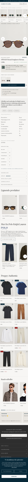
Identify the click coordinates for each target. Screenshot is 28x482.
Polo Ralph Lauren (5, 57)
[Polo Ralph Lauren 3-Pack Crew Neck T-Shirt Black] (7, 297)
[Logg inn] (20, 4)
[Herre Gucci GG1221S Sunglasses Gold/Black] (10, 391)
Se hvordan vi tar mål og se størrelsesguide (11, 168)
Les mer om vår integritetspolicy (14, 438)
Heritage (10, 110)
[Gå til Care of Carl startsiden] (6, 4)
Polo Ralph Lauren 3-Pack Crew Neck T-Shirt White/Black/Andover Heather (7, 322)
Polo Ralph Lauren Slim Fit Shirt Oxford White (6, 345)
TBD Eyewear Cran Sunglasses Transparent (19, 19)
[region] (14, 417)
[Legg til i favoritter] (15, 196)
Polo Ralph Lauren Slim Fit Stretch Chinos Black (6, 369)
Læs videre (14, 467)
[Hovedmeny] (26, 4)
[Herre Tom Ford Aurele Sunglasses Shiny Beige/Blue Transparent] (11, 13)
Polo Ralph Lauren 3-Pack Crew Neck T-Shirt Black (6, 298)
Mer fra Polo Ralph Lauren (13, 224)
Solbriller (9, 23)
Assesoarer (3, 23)
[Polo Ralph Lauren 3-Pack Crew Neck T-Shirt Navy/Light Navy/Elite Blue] (21, 297)
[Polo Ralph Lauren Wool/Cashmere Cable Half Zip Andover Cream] (21, 368)
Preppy (4, 110)
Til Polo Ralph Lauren (7, 239)
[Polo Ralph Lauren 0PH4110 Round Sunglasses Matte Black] (8, 80)
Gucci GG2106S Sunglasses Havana (4, 19)
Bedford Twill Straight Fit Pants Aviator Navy (8, 265)
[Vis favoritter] (22, 4)
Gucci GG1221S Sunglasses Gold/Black (9, 403)
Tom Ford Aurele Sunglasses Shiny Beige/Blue (11, 19)
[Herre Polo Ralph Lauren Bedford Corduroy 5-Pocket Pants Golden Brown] (21, 311)
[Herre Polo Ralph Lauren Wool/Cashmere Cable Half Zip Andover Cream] (21, 359)
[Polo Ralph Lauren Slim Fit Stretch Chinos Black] (7, 368)
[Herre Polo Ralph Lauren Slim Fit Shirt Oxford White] (7, 335)
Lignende (10, 190)
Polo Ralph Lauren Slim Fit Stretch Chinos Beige (20, 345)
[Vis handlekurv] (24, 4)
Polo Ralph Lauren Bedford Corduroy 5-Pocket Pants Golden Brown (20, 322)
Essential (17, 110)
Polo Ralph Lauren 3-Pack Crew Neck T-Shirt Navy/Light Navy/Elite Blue (21, 298)
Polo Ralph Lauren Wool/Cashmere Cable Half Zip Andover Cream (20, 369)
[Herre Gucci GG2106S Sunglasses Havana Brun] (3, 13)
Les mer (25, 70)
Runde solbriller (16, 23)
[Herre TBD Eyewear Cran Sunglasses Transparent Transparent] (19, 13)
